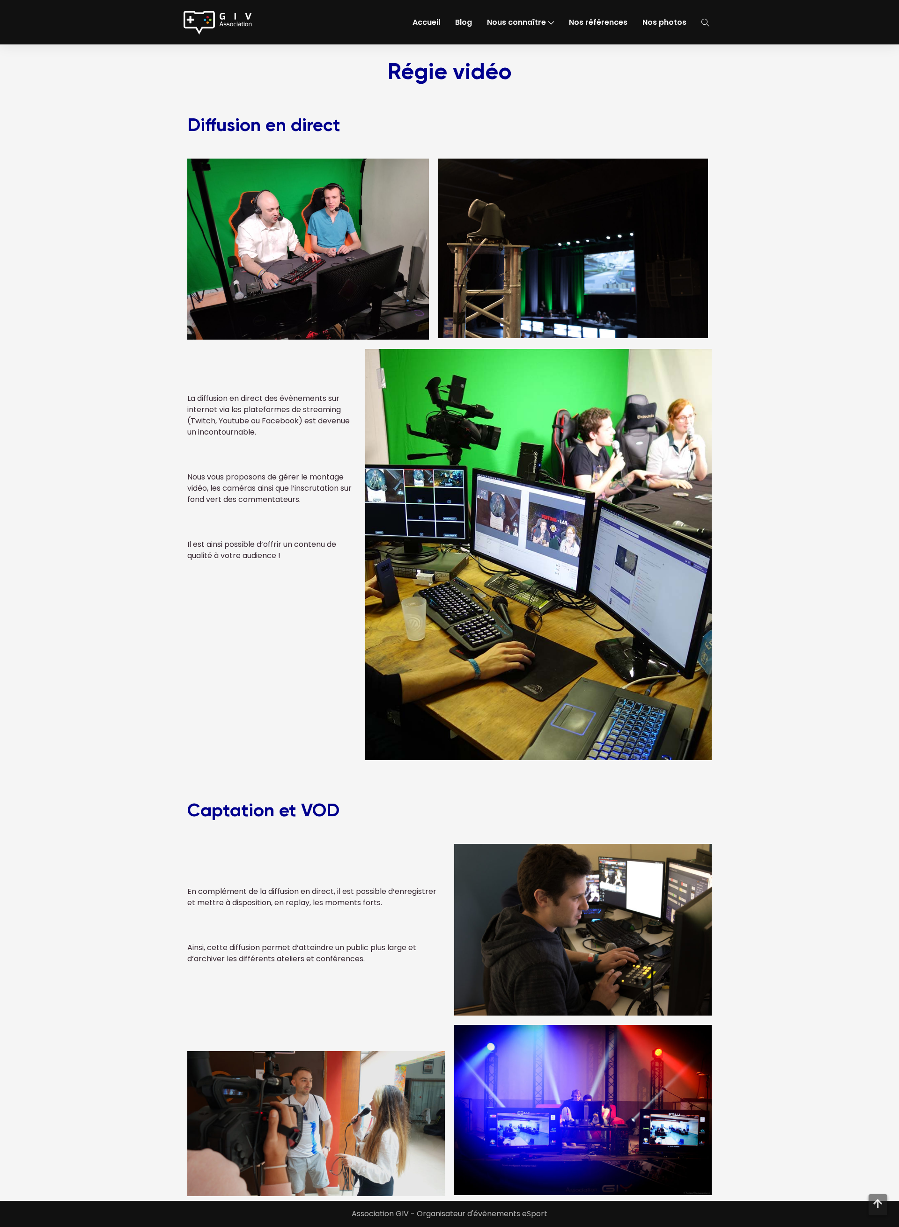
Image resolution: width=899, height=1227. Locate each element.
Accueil (426, 22)
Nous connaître (516, 22)
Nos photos (664, 22)
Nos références (598, 22)
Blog (463, 22)
